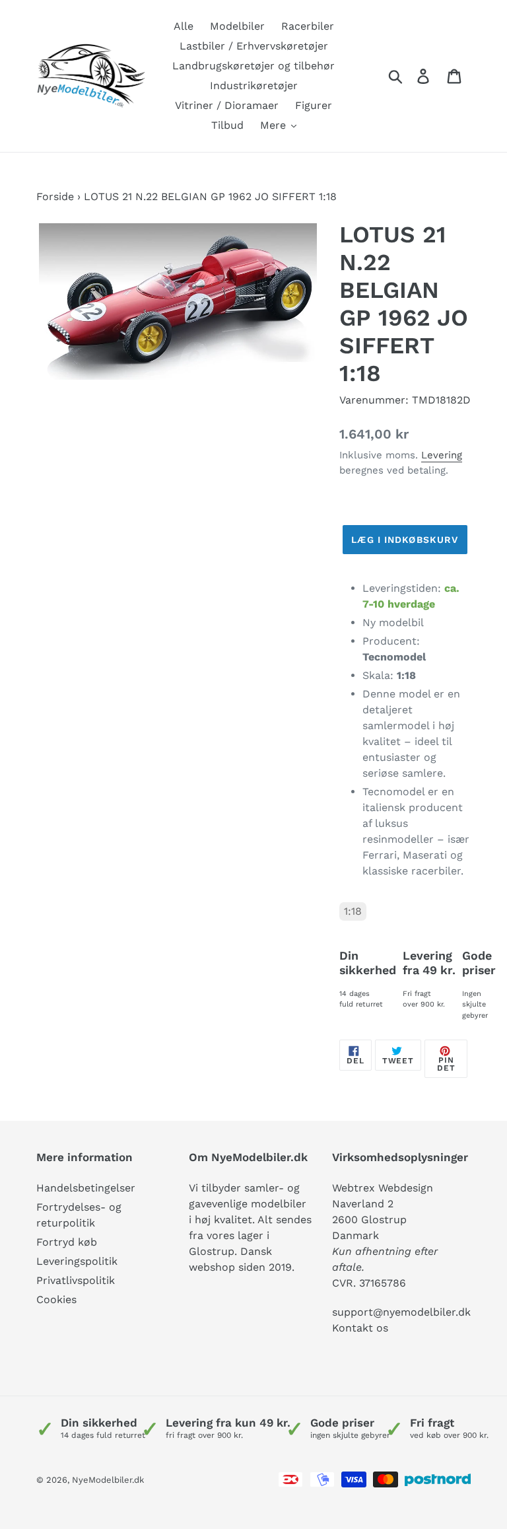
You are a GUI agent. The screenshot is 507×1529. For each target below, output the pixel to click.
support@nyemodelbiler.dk (401, 1312)
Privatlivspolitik (75, 1280)
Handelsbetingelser (85, 1188)
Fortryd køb (66, 1242)
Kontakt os (360, 1328)
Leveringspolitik (77, 1261)
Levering (441, 455)
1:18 (353, 911)
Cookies (56, 1299)
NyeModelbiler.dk (108, 1480)
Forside (55, 196)
